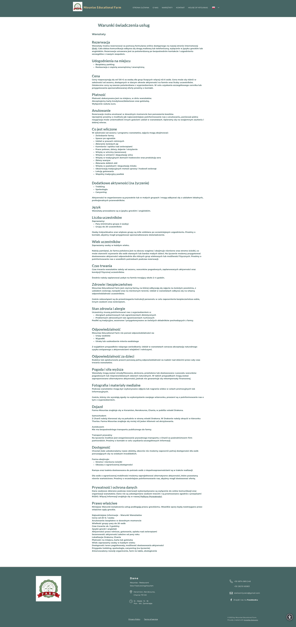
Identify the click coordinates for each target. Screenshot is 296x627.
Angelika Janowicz (251, 620)
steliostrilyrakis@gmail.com (247, 593)
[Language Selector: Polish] (216, 8)
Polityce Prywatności (151, 496)
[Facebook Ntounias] (231, 599)
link (94, 48)
